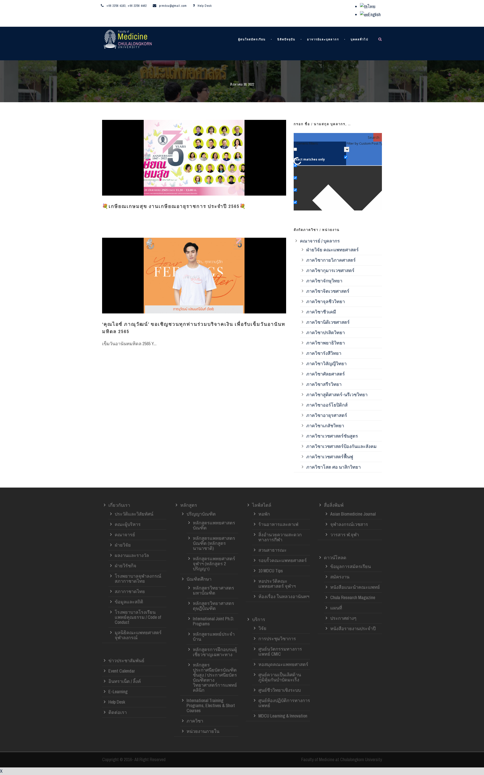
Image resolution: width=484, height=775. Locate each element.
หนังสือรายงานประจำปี (353, 628)
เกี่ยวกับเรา (119, 505)
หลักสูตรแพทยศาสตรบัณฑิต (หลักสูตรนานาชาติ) (214, 543)
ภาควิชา (195, 721)
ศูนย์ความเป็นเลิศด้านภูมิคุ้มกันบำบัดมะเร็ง (279, 677)
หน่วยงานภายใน (203, 731)
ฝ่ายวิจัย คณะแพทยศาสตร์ (332, 250)
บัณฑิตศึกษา (199, 579)
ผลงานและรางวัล (132, 555)
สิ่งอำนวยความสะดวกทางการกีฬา (280, 537)
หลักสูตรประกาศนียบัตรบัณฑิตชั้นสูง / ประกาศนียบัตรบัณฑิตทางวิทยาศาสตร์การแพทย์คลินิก (215, 677)
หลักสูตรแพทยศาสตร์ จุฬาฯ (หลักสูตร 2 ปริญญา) (214, 563)
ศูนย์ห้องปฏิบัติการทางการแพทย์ (284, 703)
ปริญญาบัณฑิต (201, 514)
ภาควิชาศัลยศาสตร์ (325, 374)
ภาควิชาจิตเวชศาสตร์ (327, 291)
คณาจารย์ (125, 534)
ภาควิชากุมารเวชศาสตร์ (330, 270)
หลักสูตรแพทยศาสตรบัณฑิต (214, 525)
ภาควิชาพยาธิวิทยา (325, 343)
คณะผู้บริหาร (128, 524)
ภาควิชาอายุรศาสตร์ (326, 415)
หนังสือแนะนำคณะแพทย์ (355, 587)
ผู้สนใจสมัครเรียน (252, 39)
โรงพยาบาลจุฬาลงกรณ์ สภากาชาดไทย (138, 578)
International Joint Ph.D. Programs (213, 621)
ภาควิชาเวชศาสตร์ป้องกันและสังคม (341, 446)
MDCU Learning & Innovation (282, 716)
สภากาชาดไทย (130, 591)
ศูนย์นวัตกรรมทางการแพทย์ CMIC (280, 651)
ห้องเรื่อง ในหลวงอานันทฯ (283, 596)
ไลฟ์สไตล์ (261, 505)
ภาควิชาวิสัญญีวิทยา (326, 363)
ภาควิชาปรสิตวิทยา (325, 332)
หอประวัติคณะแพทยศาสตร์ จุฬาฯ (277, 583)
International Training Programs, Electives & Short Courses (211, 705)
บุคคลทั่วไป (359, 39)
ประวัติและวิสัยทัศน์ (134, 514)
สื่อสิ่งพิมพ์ (334, 505)
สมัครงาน (339, 577)
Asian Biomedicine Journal (353, 514)
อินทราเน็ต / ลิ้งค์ (124, 681)
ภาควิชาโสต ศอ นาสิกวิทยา (333, 467)
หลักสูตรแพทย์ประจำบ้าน (214, 636)
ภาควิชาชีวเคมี (321, 312)
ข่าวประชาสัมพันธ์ (126, 660)
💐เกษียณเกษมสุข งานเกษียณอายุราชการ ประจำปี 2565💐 (174, 206)
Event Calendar (121, 671)
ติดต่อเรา (117, 712)
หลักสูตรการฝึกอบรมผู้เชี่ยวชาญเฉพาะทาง (215, 652)
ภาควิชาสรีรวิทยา (324, 384)
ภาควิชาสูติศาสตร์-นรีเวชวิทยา (337, 394)
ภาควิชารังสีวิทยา (323, 353)
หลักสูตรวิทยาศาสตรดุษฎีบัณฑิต (213, 605)
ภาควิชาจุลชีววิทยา (325, 301)
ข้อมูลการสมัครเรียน (350, 566)
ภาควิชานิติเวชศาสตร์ (328, 322)
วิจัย (262, 628)
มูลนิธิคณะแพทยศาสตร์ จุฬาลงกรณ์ (138, 635)
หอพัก (264, 514)
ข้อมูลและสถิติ (129, 602)
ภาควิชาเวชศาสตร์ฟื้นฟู (329, 456)
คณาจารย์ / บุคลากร (320, 241)
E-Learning (118, 691)
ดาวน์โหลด (335, 557)
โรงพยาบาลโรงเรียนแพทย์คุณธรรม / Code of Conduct (138, 617)
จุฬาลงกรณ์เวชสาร (349, 524)
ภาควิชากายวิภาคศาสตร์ (331, 260)
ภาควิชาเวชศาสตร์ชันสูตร (332, 436)
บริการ (258, 619)
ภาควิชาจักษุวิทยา (324, 281)
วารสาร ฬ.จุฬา (344, 534)
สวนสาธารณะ (272, 550)
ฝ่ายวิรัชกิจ (125, 566)
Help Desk (205, 6)
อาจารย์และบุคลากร (323, 39)
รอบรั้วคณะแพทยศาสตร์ (282, 560)
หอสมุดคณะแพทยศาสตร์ (283, 664)
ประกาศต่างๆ (343, 618)
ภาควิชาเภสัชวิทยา (325, 425)
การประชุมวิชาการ (277, 638)
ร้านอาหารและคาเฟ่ (278, 524)
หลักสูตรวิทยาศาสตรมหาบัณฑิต (213, 590)
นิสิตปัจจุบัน (286, 39)
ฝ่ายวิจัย (123, 545)
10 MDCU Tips (270, 571)
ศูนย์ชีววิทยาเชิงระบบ (279, 690)
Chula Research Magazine (352, 597)
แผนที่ (336, 608)
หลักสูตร (188, 505)
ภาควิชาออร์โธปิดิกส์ (327, 405)
